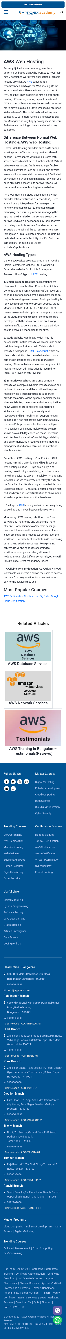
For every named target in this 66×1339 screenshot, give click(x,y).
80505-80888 (14, 984)
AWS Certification (13, 841)
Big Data (44, 596)
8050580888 (14, 1082)
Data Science (42, 800)
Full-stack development (48, 788)
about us (22, 1268)
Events (26, 1288)
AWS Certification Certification (21, 596)
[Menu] (6, 12)
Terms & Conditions (43, 1288)
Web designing (12, 853)
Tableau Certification (47, 841)
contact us (37, 1268)
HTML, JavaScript (38, 351)
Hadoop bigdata (44, 834)
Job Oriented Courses (30, 1278)
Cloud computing (45, 794)
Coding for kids (12, 943)
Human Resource (13, 865)
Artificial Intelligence (15, 931)
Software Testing (13, 912)
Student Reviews (29, 1283)
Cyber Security (43, 813)
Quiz (36, 1302)
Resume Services (27, 1297)
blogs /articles (30, 1292)
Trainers (45, 1292)
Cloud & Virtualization (47, 807)
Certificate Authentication (30, 1273)
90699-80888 (14, 1050)
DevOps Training (13, 834)
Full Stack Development (39, 1226)
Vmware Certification (47, 859)
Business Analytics (14, 859)
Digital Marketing (44, 782)
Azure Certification (45, 853)
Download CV (23, 1302)
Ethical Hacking (44, 872)
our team (9, 1268)
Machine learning (13, 847)
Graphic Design (12, 924)
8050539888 (14, 1174)
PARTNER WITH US (14, 1307)
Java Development (14, 918)
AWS (29, 81)
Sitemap (46, 1302)
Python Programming (16, 906)
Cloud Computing (13, 1226)
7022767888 (14, 1202)
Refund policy (11, 1292)
